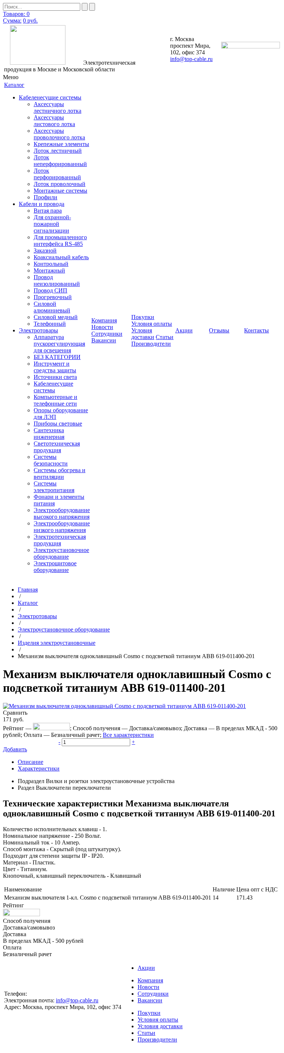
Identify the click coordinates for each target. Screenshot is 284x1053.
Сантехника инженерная (49, 433)
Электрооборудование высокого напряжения (62, 513)
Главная (28, 589)
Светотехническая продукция (57, 446)
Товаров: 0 (16, 14)
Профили (45, 197)
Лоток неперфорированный (60, 160)
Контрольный (51, 264)
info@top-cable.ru (191, 59)
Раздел (26, 788)
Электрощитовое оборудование (55, 566)
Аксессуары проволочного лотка (59, 134)
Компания (150, 980)
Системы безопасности (51, 460)
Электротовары (38, 330)
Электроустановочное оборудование (61, 553)
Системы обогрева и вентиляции (59, 473)
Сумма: (12, 20)
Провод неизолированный (57, 280)
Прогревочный (53, 297)
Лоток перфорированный (57, 173)
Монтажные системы (60, 190)
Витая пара (48, 210)
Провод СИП (50, 290)
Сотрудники (106, 334)
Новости (102, 327)
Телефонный (50, 324)
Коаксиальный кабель (61, 257)
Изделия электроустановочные (56, 643)
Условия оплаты (151, 324)
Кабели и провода (41, 204)
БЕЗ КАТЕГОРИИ (57, 357)
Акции (146, 968)
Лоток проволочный (59, 184)
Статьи (164, 337)
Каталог (28, 603)
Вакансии (103, 340)
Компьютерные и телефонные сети (55, 400)
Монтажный (49, 270)
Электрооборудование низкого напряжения (62, 526)
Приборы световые (58, 423)
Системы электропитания (54, 486)
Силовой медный (56, 317)
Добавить (15, 749)
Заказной (45, 250)
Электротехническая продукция (60, 540)
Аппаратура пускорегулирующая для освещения (59, 343)
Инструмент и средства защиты (55, 366)
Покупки (149, 1013)
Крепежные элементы (61, 144)
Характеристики (39, 768)
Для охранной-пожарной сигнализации (52, 224)
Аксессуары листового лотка (54, 120)
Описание (30, 762)
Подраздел (31, 781)
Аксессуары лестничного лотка (57, 107)
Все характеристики (128, 735)
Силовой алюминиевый (52, 307)
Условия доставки (142, 333)
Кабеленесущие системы (50, 97)
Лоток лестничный (58, 151)
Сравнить (15, 713)
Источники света (55, 377)
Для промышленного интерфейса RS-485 (60, 240)
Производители (151, 344)
